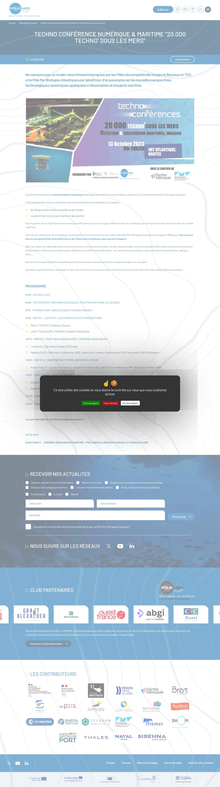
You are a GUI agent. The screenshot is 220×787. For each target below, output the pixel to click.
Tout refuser (111, 403)
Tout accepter (91, 403)
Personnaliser (130, 403)
